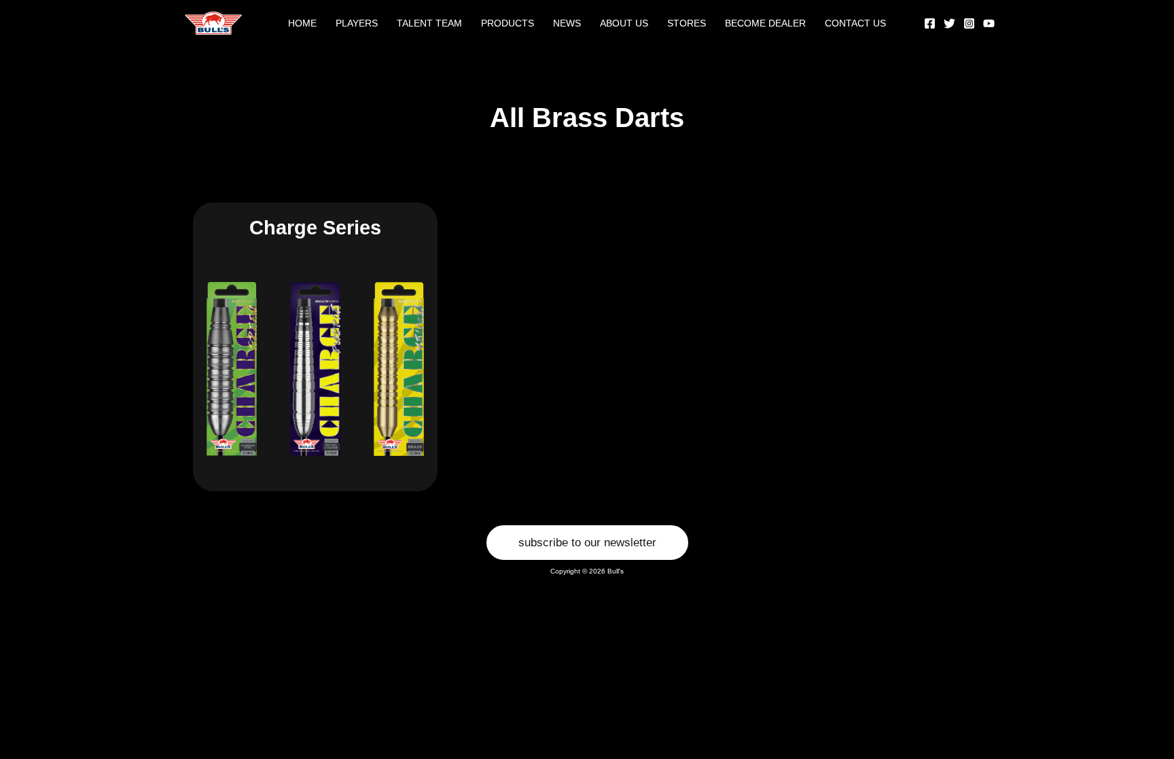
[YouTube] (989, 23)
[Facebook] (930, 23)
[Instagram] (969, 23)
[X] (949, 23)
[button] (587, 542)
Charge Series (315, 228)
